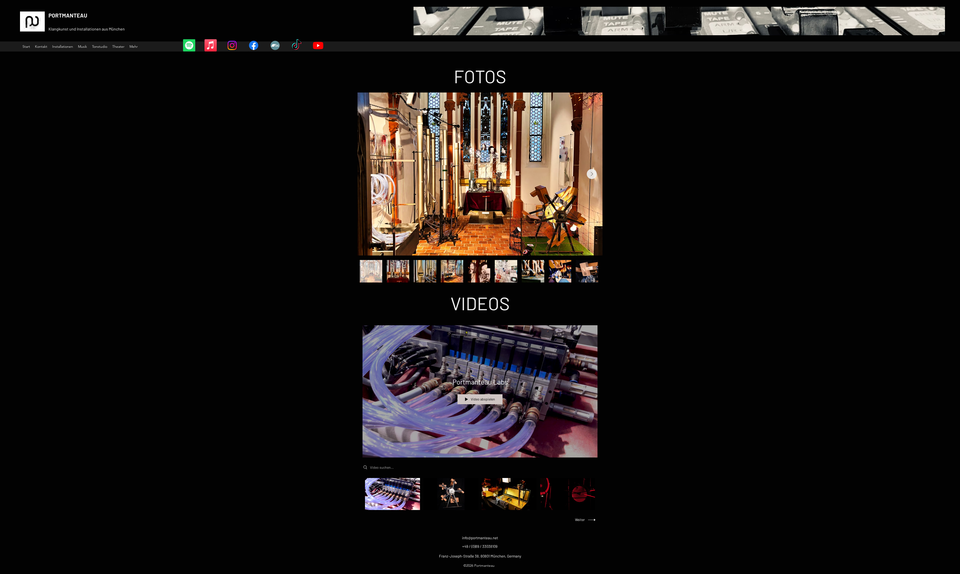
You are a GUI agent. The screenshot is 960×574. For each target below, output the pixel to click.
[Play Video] (392, 493)
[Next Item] (592, 174)
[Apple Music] (210, 45)
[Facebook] (254, 45)
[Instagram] (232, 45)
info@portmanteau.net (480, 538)
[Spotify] (189, 45)
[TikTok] (296, 45)
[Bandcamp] (275, 45)
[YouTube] (318, 45)
